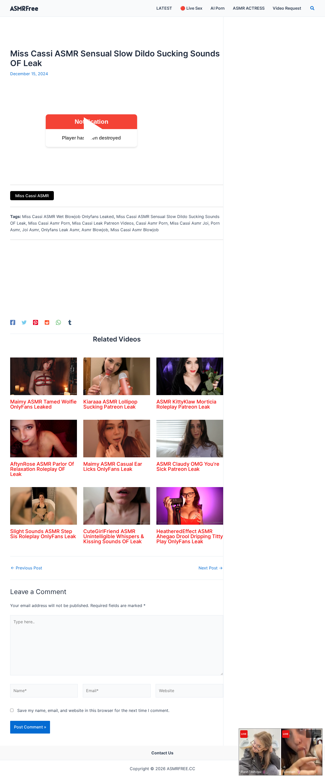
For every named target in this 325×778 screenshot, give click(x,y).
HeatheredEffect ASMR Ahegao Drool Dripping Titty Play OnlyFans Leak (189, 536)
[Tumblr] (69, 322)
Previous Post (26, 568)
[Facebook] (12, 322)
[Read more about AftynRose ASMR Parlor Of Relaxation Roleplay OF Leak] (43, 438)
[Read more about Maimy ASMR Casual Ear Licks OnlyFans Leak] (116, 438)
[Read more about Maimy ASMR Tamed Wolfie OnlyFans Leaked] (43, 376)
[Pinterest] (35, 322)
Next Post (211, 568)
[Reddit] (47, 322)
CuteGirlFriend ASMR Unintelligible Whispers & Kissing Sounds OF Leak (113, 536)
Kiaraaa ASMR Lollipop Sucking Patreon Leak (110, 404)
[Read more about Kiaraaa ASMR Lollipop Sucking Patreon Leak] (116, 376)
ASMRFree (24, 8)
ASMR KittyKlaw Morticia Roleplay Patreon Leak (186, 404)
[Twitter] (24, 322)
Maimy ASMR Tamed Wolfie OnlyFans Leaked (43, 404)
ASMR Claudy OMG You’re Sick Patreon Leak (187, 466)
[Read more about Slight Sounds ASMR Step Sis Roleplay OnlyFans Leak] (43, 505)
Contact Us (162, 752)
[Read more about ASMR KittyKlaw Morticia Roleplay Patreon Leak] (189, 376)
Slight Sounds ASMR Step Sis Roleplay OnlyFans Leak (43, 533)
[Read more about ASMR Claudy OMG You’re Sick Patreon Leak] (189, 438)
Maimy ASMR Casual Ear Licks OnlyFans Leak (112, 466)
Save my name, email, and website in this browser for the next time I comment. (93, 710)
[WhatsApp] (58, 322)
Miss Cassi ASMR (32, 195)
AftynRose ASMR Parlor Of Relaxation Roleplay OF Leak (42, 469)
